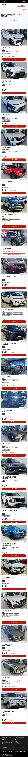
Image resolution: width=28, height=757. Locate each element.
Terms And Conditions (19, 744)
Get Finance (14, 59)
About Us (16, 741)
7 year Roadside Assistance (7, 744)
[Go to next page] (22, 730)
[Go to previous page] (5, 730)
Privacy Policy (17, 746)
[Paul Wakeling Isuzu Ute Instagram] (5, 1)
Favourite (21, 45)
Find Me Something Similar (14, 254)
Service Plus (4, 741)
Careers (16, 742)
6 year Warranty (5, 743)
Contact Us (17, 743)
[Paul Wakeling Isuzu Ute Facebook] (3, 1)
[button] (25, 10)
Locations (23, 1)
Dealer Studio (9, 755)
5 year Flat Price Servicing (7, 742)
